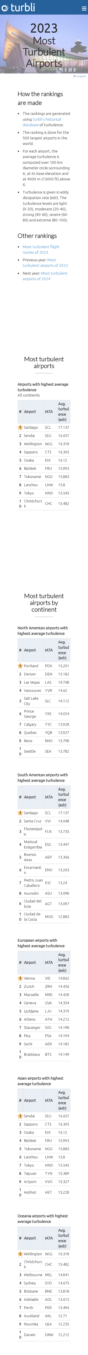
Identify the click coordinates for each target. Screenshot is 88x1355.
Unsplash (81, 76)
